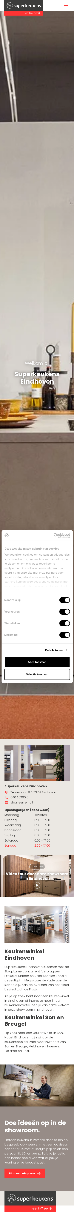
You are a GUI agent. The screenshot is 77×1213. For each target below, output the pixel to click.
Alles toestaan (37, 662)
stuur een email (21, 802)
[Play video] (37, 885)
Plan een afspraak (22, 1173)
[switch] (64, 612)
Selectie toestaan (37, 674)
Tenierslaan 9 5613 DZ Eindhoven (33, 792)
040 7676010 (19, 797)
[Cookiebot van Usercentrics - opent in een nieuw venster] (53, 535)
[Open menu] (66, 5)
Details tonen (54, 650)
